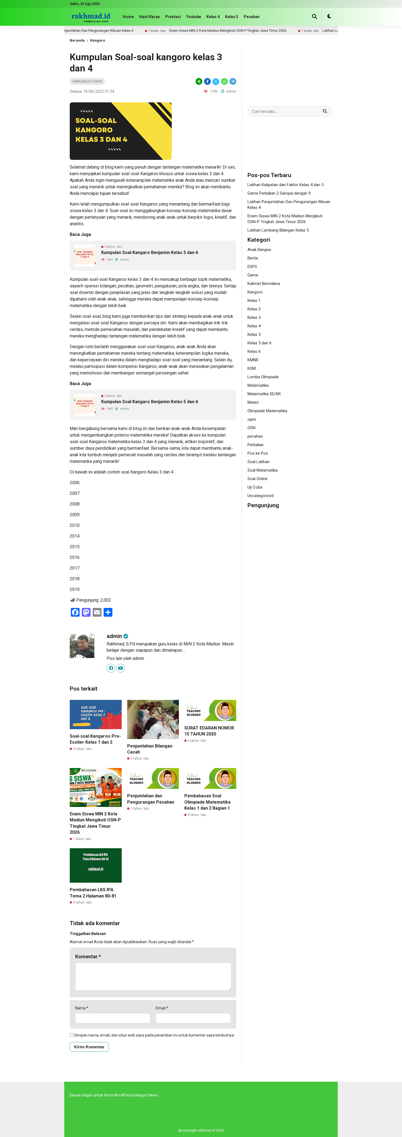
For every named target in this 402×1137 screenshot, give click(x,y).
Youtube (193, 17)
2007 (75, 493)
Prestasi (173, 17)
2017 (75, 568)
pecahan (255, 436)
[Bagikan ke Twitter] (216, 81)
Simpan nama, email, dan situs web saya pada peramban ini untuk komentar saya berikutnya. (154, 1035)
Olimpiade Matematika (267, 410)
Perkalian (255, 444)
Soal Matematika (262, 470)
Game (252, 275)
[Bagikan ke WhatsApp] (224, 81)
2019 (75, 589)
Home (128, 17)
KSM (251, 368)
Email (162, 1008)
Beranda (77, 40)
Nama (81, 1008)
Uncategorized (260, 495)
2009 (75, 514)
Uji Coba (254, 487)
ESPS (252, 266)
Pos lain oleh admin (125, 658)
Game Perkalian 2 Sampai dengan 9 (279, 193)
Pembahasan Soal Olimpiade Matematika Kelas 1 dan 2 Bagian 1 (207, 802)
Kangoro (97, 40)
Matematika (258, 385)
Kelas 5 (231, 17)
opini (251, 419)
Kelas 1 (254, 300)
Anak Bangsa (259, 249)
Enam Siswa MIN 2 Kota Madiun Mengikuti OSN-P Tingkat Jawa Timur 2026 (205, 30)
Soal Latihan (258, 461)
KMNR (252, 359)
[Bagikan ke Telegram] (232, 81)
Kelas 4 (213, 17)
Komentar (88, 956)
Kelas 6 (254, 351)
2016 (75, 557)
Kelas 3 (254, 317)
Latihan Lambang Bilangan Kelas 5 (327, 30)
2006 (75, 482)
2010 (75, 525)
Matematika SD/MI (264, 393)
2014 (75, 536)
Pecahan (252, 17)
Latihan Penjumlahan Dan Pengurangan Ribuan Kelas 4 (68, 30)
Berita (252, 258)
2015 (75, 546)
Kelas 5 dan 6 (259, 342)
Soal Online (257, 478)
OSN (251, 427)
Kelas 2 (254, 309)
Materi (253, 402)
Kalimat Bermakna (263, 283)
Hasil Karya (149, 17)
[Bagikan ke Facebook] (207, 81)
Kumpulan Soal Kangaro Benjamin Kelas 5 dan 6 (149, 252)
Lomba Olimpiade (263, 376)
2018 (75, 578)
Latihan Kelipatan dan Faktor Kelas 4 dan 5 (285, 184)
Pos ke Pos (257, 453)
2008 (75, 504)
